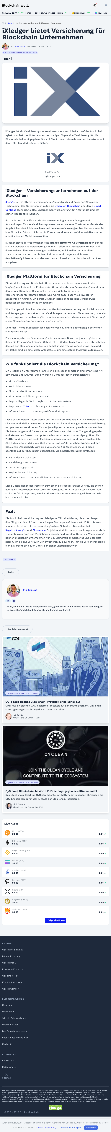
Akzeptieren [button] (91, 1128)
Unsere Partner (10, 1024)
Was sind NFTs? (10, 975)
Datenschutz (9, 1067)
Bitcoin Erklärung (11, 956)
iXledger (10, 202)
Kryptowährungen (15, 530)
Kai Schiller (18, 715)
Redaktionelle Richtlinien (15, 1037)
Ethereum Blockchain (67, 205)
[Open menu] (106, 5)
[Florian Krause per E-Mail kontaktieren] (8, 600)
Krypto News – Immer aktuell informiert (21, 52)
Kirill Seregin (19, 804)
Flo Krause (30, 590)
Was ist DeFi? (9, 962)
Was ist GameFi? (10, 988)
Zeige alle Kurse (56, 920)
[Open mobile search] (100, 5)
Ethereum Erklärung (13, 969)
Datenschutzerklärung (45, 1127)
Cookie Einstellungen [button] (70, 1127)
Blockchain (39, 530)
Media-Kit (7, 1044)
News (10, 23)
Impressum (8, 1060)
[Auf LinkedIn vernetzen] (14, 601)
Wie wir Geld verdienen (14, 1018)
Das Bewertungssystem (14, 1031)
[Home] (3, 23)
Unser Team (8, 1011)
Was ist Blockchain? (12, 949)
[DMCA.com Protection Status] (55, 1107)
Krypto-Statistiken (12, 982)
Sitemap (6, 1078)
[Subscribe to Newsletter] (95, 5)
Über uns (7, 1005)
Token (26, 406)
